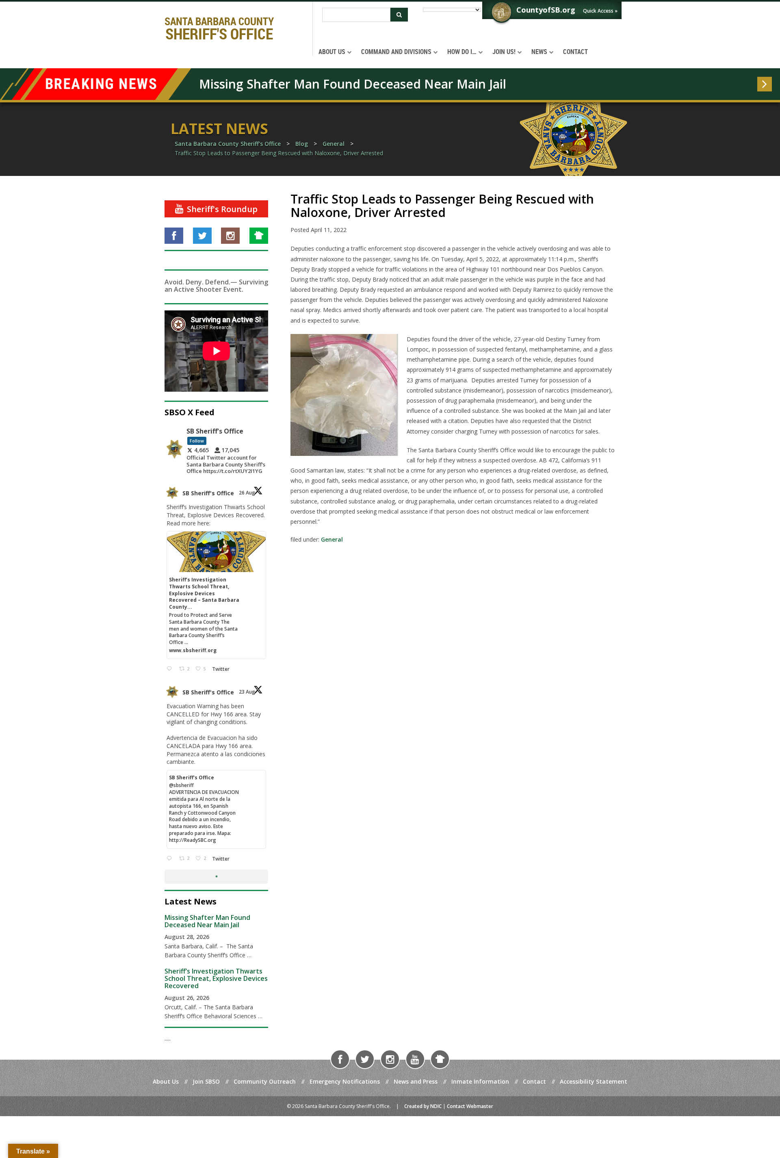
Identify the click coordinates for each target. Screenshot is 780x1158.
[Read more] (764, 84)
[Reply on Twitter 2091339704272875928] (171, 858)
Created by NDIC (423, 1106)
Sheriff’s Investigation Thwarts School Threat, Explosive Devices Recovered (216, 978)
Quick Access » (600, 10)
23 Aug (247, 691)
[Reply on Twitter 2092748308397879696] (171, 669)
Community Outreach (265, 1081)
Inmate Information (480, 1081)
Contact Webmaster (470, 1106)
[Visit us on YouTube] (415, 1059)
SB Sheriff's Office (208, 493)
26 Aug (247, 492)
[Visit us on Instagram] (230, 236)
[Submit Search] (399, 15)
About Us (166, 1081)
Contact (534, 1081)
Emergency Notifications (345, 1081)
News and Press (416, 1081)
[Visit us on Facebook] (174, 236)
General (332, 539)
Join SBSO (206, 1081)
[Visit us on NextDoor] (258, 236)
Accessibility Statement (593, 1081)
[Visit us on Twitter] (202, 236)
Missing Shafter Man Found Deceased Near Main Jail (352, 84)
